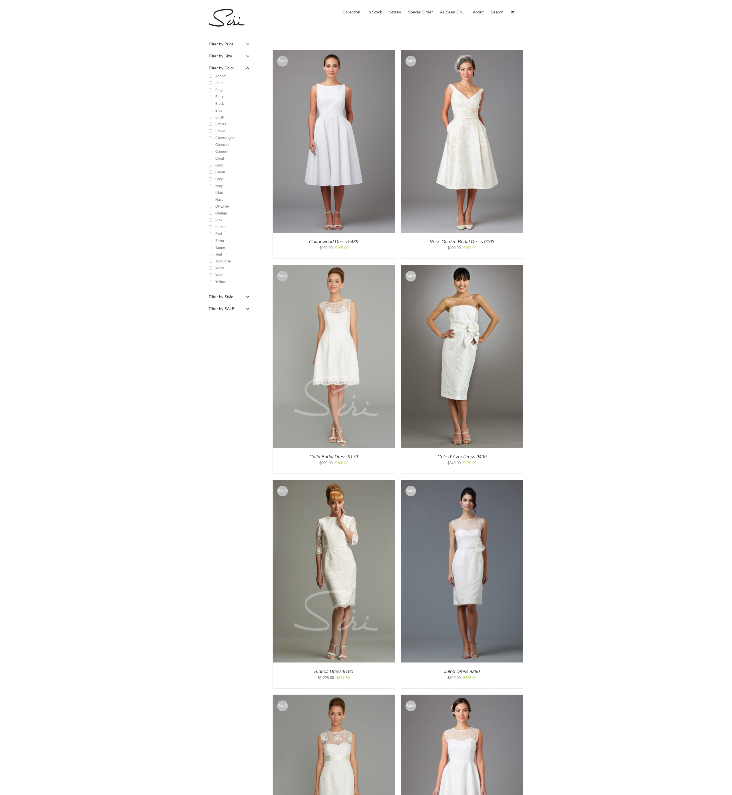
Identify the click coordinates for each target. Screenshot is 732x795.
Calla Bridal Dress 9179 (333, 456)
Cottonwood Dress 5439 (333, 241)
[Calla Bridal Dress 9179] (334, 268)
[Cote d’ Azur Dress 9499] (462, 268)
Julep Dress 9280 (462, 671)
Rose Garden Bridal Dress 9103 (461, 241)
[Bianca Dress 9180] (334, 483)
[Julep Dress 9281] (334, 697)
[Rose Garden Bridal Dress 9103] (462, 53)
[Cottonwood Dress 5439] (334, 53)
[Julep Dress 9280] (462, 483)
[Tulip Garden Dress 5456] (462, 697)
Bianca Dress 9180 (333, 671)
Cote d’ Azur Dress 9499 (462, 456)
